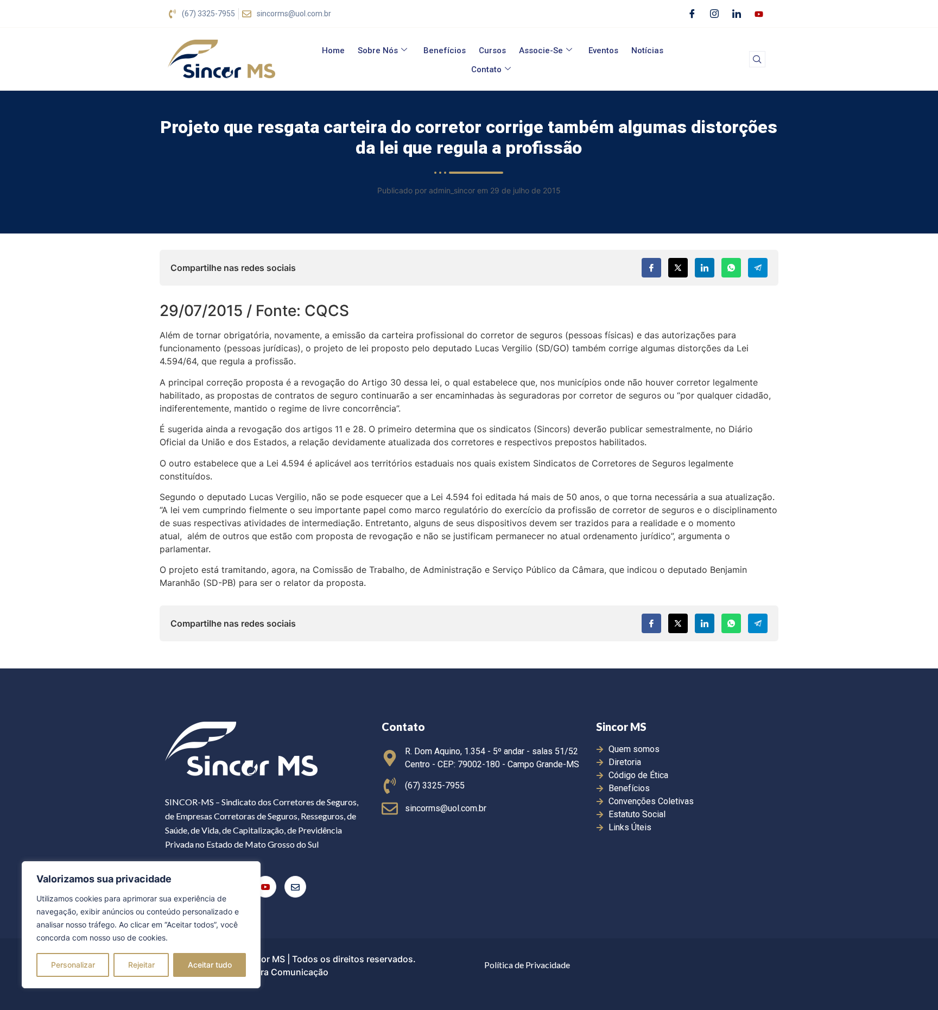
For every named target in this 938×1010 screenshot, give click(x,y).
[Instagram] (714, 13)
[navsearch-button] (757, 59)
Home (333, 50)
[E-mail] (295, 887)
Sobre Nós (378, 50)
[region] (141, 924)
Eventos (603, 50)
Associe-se (541, 50)
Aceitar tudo (210, 964)
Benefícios (444, 50)
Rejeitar (141, 964)
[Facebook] (692, 13)
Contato (486, 69)
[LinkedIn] (736, 13)
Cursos (492, 50)
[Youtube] (759, 13)
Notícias (647, 50)
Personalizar (73, 964)
